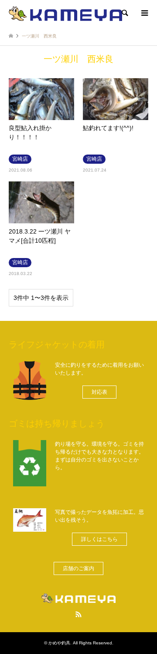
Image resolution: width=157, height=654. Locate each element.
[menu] (144, 13)
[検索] (124, 13)
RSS (78, 614)
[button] (99, 392)
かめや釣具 (59, 642)
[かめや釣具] (65, 13)
